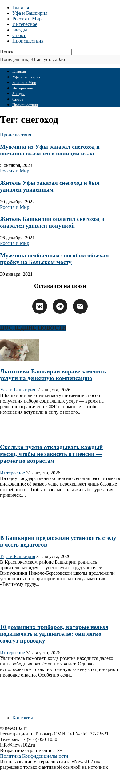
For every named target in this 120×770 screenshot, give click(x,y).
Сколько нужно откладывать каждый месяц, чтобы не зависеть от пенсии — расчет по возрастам (51, 454)
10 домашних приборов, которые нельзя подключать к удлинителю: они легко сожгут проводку (54, 634)
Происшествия (27, 40)
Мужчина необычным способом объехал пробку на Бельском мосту (54, 258)
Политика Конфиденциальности (34, 756)
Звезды (19, 29)
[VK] (39, 306)
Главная (20, 7)
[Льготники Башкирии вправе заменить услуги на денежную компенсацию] (19, 359)
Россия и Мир (27, 18)
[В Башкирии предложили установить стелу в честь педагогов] (19, 525)
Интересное (24, 24)
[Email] (80, 306)
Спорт (19, 35)
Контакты (22, 717)
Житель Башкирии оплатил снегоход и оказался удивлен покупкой (52, 222)
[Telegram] (60, 306)
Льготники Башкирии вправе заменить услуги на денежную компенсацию (53, 374)
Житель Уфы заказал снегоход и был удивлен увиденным (50, 186)
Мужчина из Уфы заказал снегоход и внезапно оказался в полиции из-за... (50, 150)
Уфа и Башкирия (29, 13)
